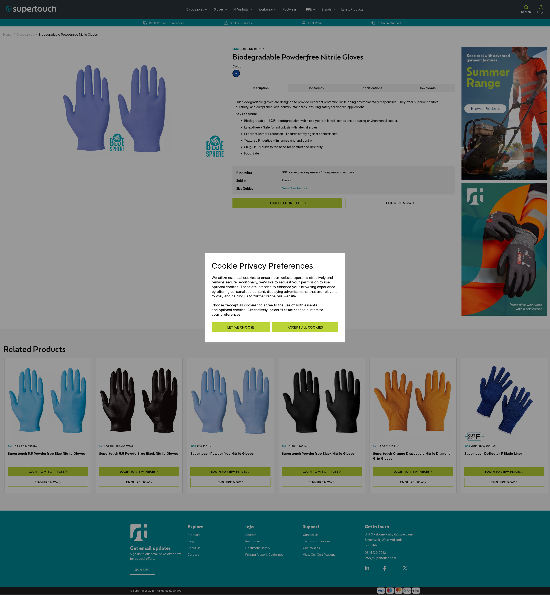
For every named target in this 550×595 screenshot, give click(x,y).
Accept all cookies (305, 327)
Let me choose (240, 327)
